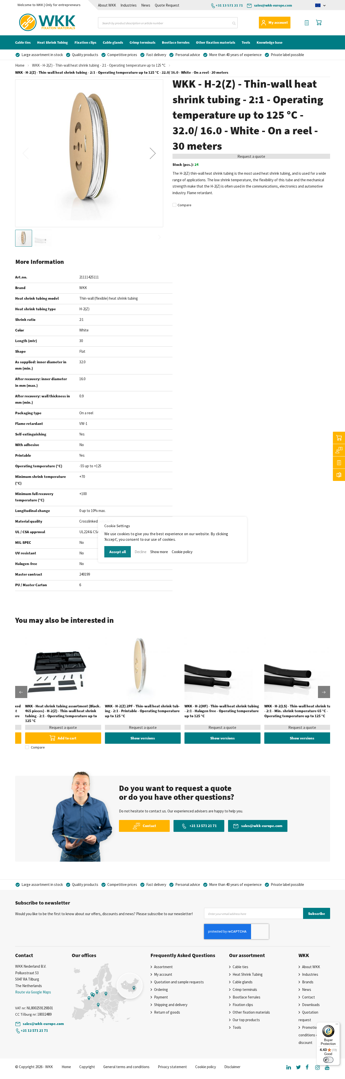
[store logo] (37, 22)
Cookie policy (182, 551)
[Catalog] (339, 475)
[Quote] (339, 462)
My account (278, 22)
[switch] (328, 1060)
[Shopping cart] (339, 438)
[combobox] (168, 22)
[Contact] (339, 450)
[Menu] (337, 1025)
